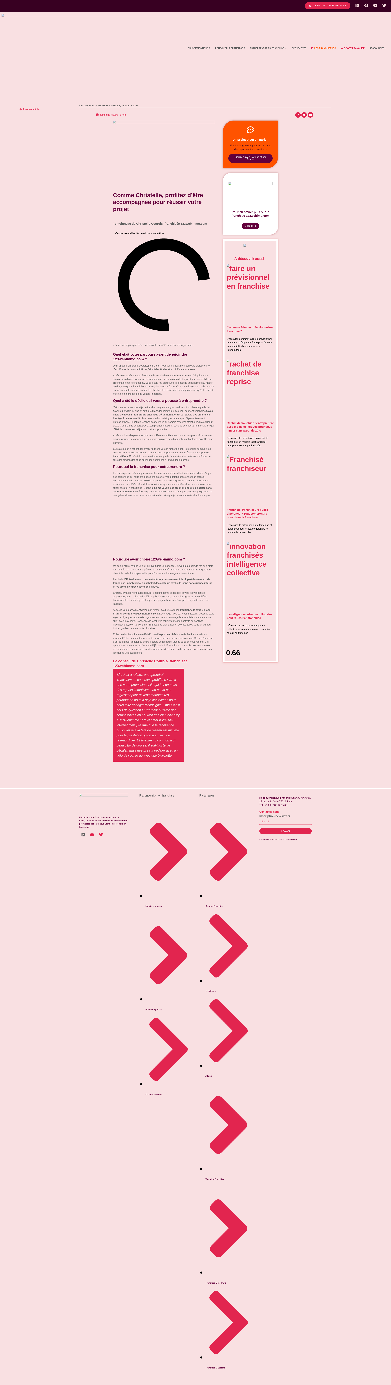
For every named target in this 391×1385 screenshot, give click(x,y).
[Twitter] (384, 5)
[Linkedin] (357, 5)
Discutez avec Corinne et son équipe (250, 158)
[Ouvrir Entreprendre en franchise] (286, 48)
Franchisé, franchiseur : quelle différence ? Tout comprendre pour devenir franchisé (247, 513)
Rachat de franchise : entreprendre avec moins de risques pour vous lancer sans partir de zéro (250, 426)
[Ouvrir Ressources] (386, 48)
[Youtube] (375, 5)
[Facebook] (366, 5)
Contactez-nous (269, 811)
